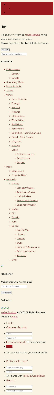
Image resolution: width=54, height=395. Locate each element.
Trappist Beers (19, 175)
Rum (14, 222)
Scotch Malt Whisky (27, 200)
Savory (15, 74)
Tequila (15, 217)
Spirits (15, 226)
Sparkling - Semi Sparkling (26, 133)
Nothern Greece (25, 154)
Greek (15, 150)
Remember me (38, 342)
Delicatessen (13, 69)
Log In (9, 323)
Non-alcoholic (13, 86)
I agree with (16, 376)
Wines (9, 95)
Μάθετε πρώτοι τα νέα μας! (16, 282)
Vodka (15, 209)
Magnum (16, 141)
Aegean (21, 162)
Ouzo (20, 243)
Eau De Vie (23, 230)
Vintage (16, 146)
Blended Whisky (25, 188)
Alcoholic (11, 179)
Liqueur (21, 234)
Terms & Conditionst (34, 376)
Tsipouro (21, 255)
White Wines (18, 120)
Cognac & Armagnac (28, 247)
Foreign (16, 103)
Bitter (14, 260)
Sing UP (10, 380)
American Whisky (26, 192)
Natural (16, 107)
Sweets (15, 78)
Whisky (15, 184)
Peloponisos (23, 158)
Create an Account (16, 327)
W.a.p (14, 317)
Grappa (21, 239)
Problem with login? (17, 361)
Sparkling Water (15, 82)
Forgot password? (16, 342)
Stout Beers (18, 171)
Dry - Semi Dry (19, 99)
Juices (9, 91)
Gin (13, 213)
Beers (9, 167)
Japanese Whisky (26, 205)
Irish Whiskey (24, 196)
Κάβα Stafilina (32, 35)
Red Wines (17, 124)
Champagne (18, 116)
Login (9, 12)
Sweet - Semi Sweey (22, 137)
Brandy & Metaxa (26, 251)
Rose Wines (18, 129)
